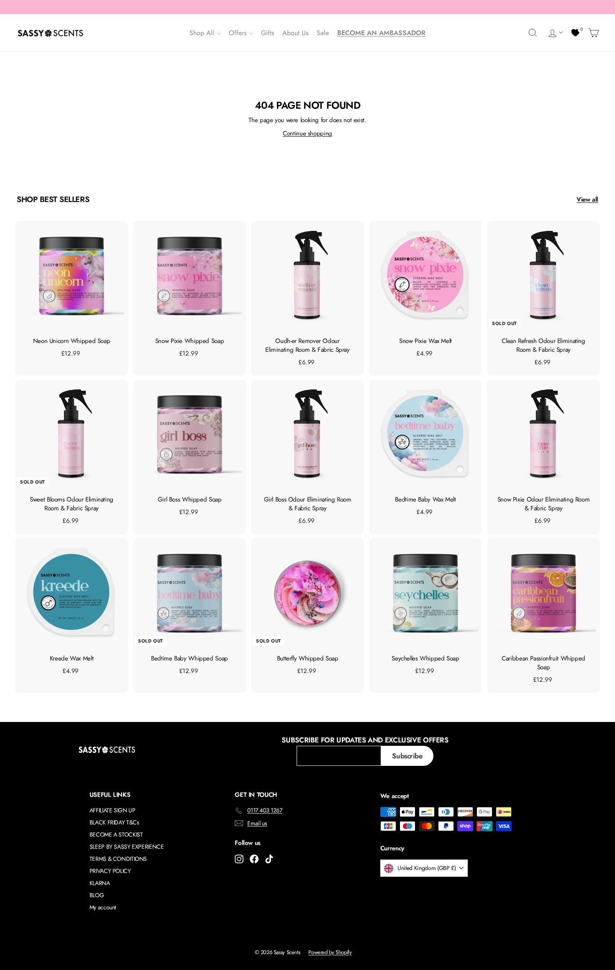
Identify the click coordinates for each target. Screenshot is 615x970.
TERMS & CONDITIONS (118, 859)
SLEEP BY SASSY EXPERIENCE (127, 846)
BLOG (97, 895)
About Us (295, 33)
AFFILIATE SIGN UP (113, 810)
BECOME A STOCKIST (116, 834)
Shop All (203, 33)
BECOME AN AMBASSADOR (381, 33)
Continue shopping (307, 133)
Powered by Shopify (329, 952)
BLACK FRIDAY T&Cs (114, 822)
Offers (239, 33)
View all (587, 199)
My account (103, 907)
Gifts (267, 33)
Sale (323, 33)
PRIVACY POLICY (110, 871)
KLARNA (100, 883)
